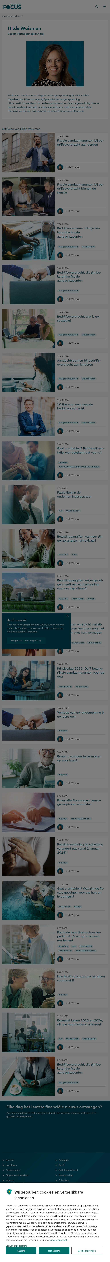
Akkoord (21, 1250)
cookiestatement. (58, 1240)
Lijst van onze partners (16, 1245)
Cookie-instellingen (87, 1250)
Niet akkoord (54, 1250)
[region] (55, 1222)
